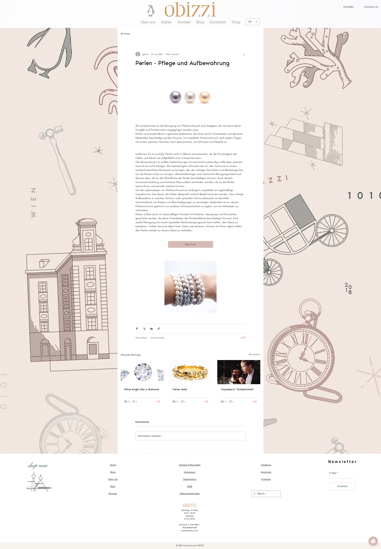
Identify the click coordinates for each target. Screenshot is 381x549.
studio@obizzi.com (189, 530)
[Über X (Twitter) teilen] (144, 328)
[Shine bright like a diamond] (142, 372)
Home (113, 465)
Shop (113, 472)
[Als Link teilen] (158, 328)
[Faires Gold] (190, 372)
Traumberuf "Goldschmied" (237, 389)
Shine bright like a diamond (141, 389)
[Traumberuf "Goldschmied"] (238, 372)
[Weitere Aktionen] (244, 54)
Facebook (266, 465)
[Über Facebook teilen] (136, 328)
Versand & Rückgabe (189, 465)
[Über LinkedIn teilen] (151, 328)
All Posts (125, 33)
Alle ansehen (254, 354)
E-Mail (332, 473)
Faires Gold (180, 389)
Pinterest (266, 479)
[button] (371, 7)
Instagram (266, 472)
